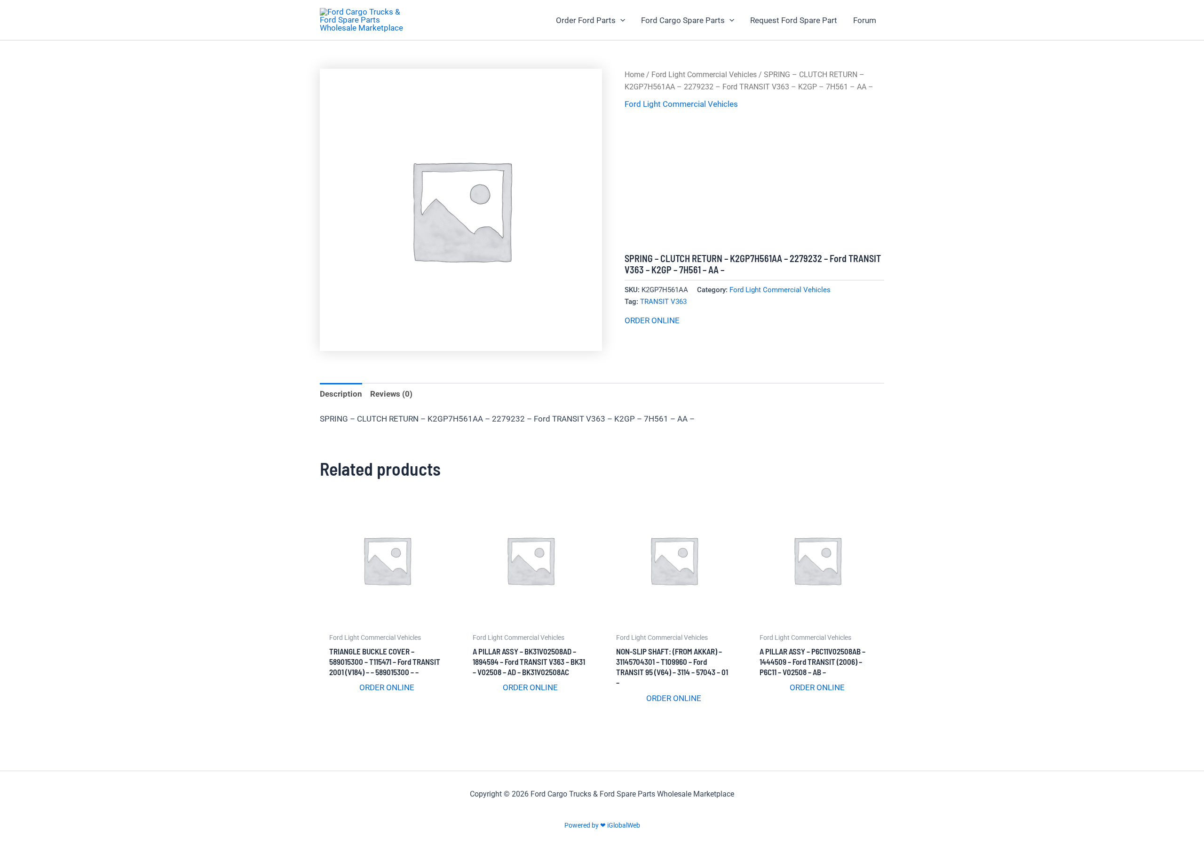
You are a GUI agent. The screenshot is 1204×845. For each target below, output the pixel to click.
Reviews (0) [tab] (391, 394)
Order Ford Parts (586, 20)
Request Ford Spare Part (793, 20)
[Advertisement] (754, 182)
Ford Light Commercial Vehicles (704, 74)
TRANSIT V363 (663, 301)
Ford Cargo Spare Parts (683, 20)
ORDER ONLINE (652, 320)
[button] (620, 20)
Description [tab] (341, 394)
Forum (864, 20)
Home (634, 74)
